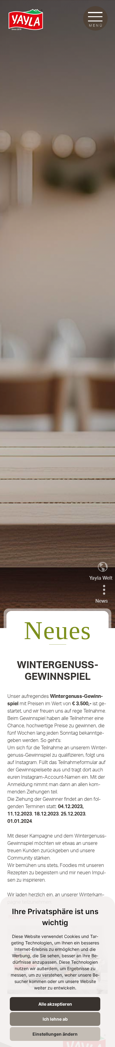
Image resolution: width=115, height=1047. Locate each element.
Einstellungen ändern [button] (55, 1034)
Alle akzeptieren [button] (55, 1004)
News (101, 601)
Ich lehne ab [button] (55, 1019)
